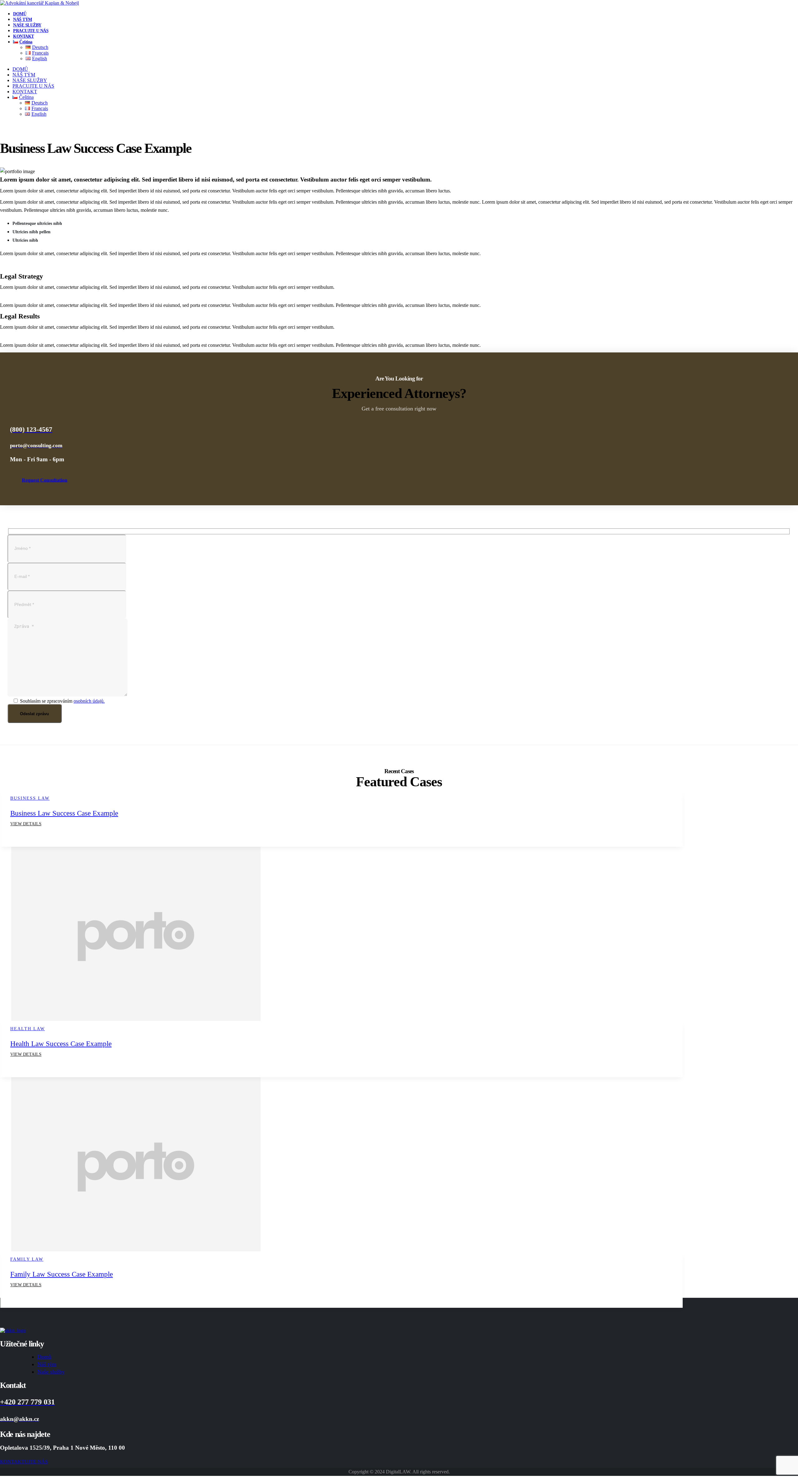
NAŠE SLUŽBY (27, 25)
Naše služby (51, 1372)
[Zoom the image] (399, 1330)
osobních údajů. (89, 701)
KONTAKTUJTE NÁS (24, 1461)
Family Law (26, 1259)
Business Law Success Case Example (64, 813)
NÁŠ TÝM (22, 19)
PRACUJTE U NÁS (30, 30)
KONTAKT (23, 36)
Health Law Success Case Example (61, 1044)
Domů (44, 1357)
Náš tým (46, 1364)
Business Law (30, 798)
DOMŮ (19, 14)
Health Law (27, 1028)
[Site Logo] (39, 3)
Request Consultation (44, 479)
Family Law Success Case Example (61, 1274)
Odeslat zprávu (34, 713)
